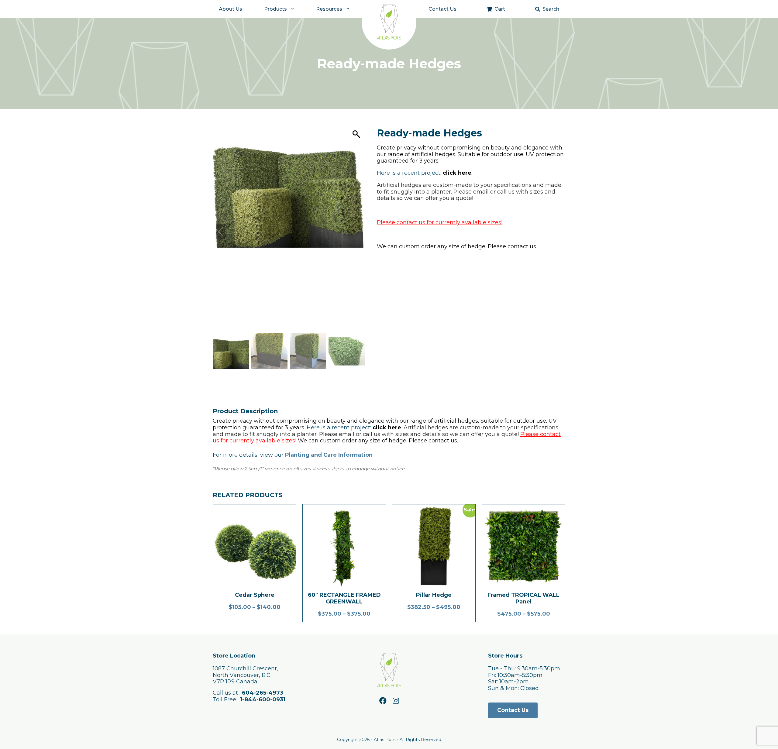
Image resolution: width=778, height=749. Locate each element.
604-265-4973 (262, 692)
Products (275, 9)
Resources (329, 9)
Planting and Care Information (329, 455)
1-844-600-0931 (262, 699)
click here (457, 173)
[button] (357, 231)
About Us (230, 9)
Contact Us (442, 9)
